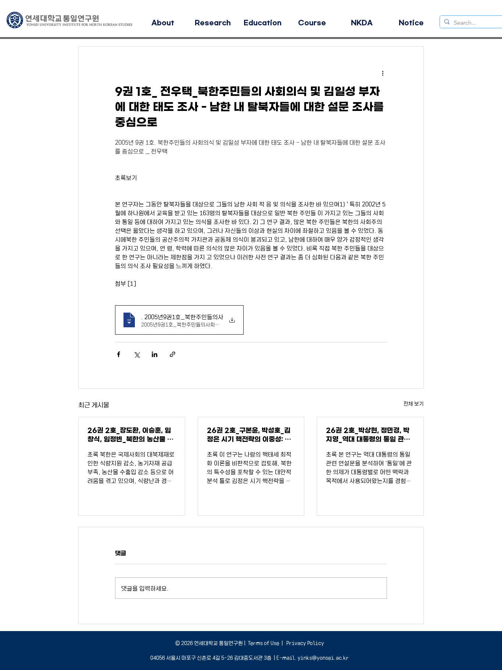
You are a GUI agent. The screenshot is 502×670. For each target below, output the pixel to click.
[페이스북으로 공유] (118, 354)
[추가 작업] (382, 73)
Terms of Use (263, 642)
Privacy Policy (304, 642)
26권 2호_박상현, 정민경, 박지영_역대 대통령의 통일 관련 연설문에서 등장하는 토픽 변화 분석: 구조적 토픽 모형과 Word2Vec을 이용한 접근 (369, 435)
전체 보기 (414, 403)
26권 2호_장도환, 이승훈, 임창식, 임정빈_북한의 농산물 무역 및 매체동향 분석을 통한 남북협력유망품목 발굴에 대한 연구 (130, 435)
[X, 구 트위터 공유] (136, 354)
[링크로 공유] (172, 354)
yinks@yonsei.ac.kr (323, 657)
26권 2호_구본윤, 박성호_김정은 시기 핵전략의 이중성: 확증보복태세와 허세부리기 (249, 435)
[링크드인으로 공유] (154, 354)
